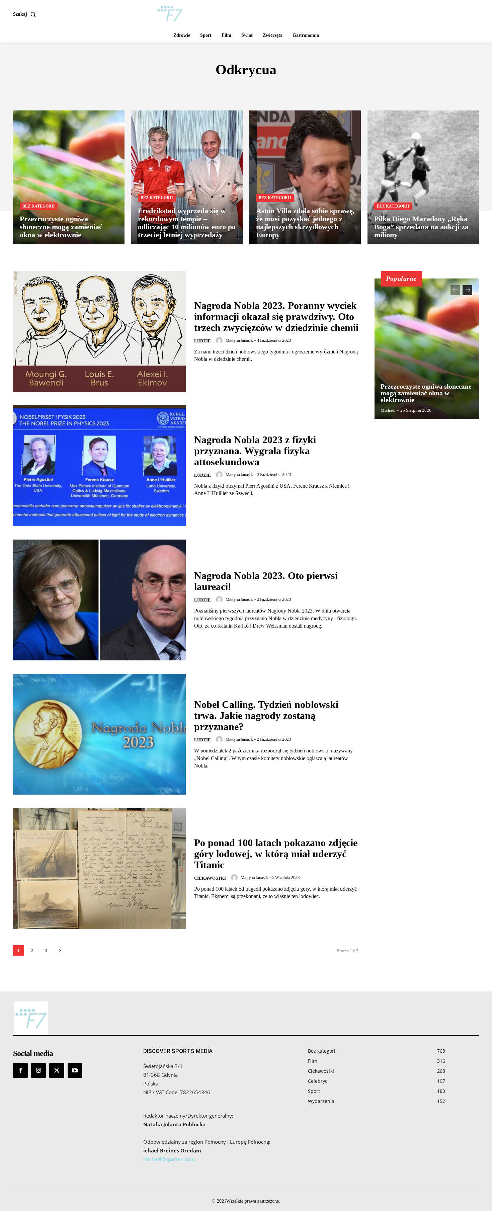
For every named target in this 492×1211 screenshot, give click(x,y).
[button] (25, 14)
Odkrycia (243, 89)
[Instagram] (38, 1070)
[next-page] (59, 950)
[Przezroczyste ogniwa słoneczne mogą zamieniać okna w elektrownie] (69, 177)
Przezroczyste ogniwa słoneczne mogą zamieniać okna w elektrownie (426, 393)
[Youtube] (75, 1070)
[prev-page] (455, 290)
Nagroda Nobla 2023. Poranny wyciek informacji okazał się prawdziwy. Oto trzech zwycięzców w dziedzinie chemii (276, 316)
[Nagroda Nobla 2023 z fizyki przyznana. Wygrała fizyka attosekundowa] (99, 465)
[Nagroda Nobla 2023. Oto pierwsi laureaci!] (99, 600)
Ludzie (202, 340)
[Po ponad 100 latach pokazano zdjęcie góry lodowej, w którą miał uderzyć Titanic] (99, 868)
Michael (388, 410)
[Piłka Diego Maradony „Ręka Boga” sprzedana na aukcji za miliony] (423, 177)
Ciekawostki (210, 878)
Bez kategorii (38, 206)
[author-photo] (220, 340)
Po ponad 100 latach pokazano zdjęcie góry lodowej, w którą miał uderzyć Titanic (275, 853)
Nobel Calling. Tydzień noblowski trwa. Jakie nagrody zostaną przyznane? (266, 715)
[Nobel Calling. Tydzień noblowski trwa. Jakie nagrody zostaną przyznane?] (99, 734)
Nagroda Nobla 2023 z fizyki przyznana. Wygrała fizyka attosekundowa (255, 450)
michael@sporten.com (169, 1159)
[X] (56, 1070)
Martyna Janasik (239, 340)
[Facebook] (20, 1070)
